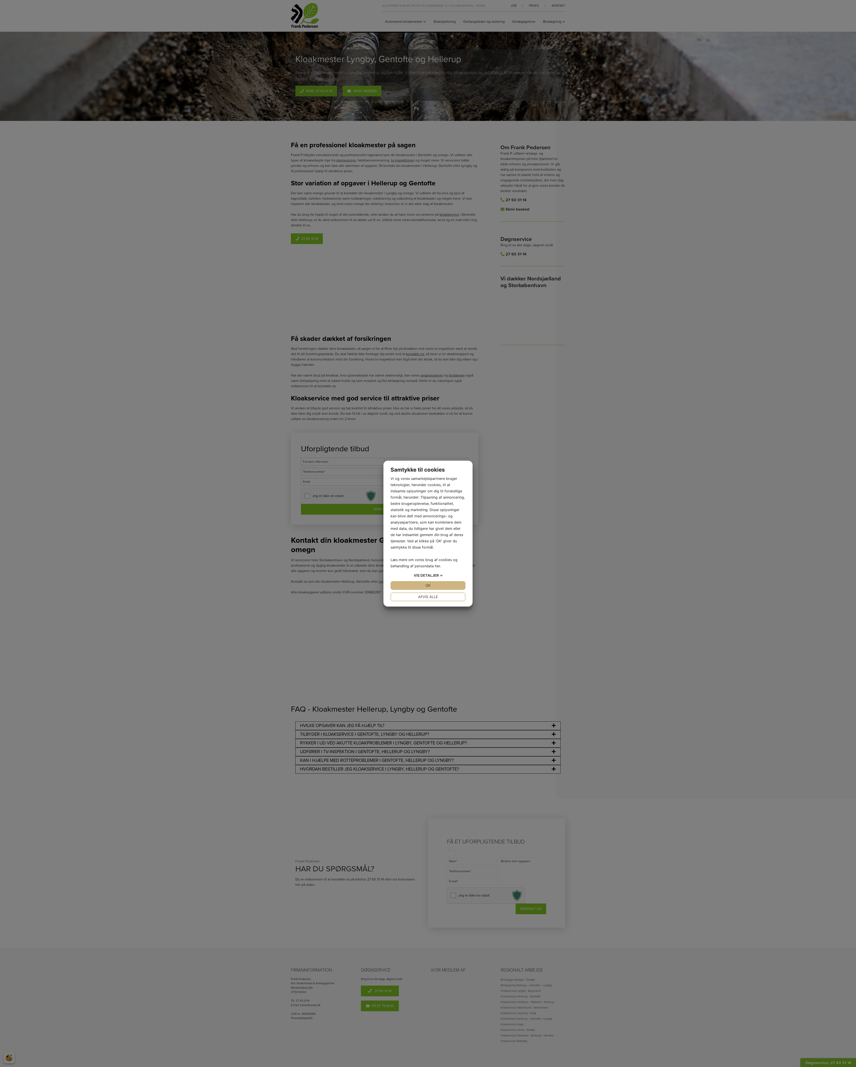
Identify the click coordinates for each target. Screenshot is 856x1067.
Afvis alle (428, 597)
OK (428, 585)
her (437, 566)
